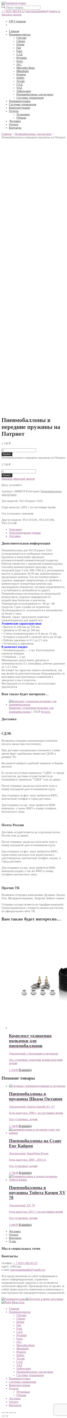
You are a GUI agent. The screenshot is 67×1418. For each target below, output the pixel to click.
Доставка (15, 121)
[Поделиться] (6, 1412)
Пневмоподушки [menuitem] (20, 1378)
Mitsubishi (22, 71)
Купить (7, 454)
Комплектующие (19, 107)
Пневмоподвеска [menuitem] (20, 1312)
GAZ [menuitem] (19, 1331)
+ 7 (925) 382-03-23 (25, 1263)
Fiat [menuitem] (18, 1325)
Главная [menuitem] (14, 1308)
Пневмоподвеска (20, 34)
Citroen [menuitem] (20, 1318)
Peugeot (21, 74)
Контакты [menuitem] (15, 1405)
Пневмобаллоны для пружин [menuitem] (34, 1371)
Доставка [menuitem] (15, 1398)
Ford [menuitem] (19, 1328)
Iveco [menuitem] (19, 1338)
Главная (14, 31)
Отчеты (14, 111)
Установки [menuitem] (23, 1391)
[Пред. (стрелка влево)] (2, 1415)
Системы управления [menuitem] (30, 1375)
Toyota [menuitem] (20, 1358)
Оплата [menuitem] (13, 1401)
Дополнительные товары (25, 532)
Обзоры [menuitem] (21, 1395)
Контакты (15, 127)
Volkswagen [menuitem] (23, 1368)
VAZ (19, 87)
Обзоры (21, 117)
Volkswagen (23, 91)
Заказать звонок (11, 14)
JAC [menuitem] (19, 1341)
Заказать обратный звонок (18, 478)
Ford (19, 51)
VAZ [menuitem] (19, 1365)
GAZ (19, 54)
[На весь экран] (10, 1412)
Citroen (20, 41)
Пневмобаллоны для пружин (34, 94)
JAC (19, 64)
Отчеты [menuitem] (14, 1388)
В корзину (25, 1070)
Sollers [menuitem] (20, 1355)
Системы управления (30, 97)
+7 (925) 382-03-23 (13, 11)
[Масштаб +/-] (14, 1412)
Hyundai (21, 57)
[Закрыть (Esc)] (2, 1412)
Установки (23, 114)
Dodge (20, 44)
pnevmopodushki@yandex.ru (42, 11)
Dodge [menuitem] (20, 1321)
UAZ (19, 84)
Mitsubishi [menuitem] (22, 1348)
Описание (15, 529)
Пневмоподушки (20, 101)
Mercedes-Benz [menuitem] (25, 1345)
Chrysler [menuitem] (21, 1315)
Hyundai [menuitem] (21, 1335)
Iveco (19, 61)
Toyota (20, 81)
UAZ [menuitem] (19, 1361)
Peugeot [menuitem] (21, 1351)
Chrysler (21, 37)
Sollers (20, 77)
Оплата (13, 124)
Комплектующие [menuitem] (19, 1385)
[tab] (37, 529)
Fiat (18, 47)
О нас (12, 1241)
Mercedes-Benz (25, 67)
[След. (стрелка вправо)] (6, 1415)
